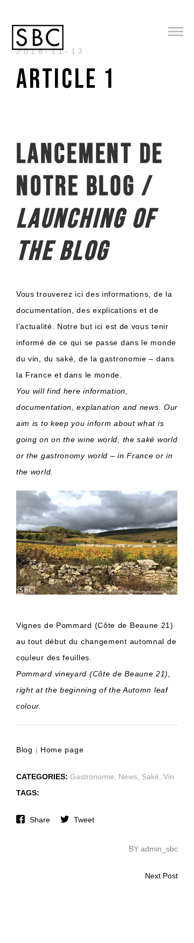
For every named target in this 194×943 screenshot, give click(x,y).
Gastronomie (92, 776)
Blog (24, 749)
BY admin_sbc (153, 848)
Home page (62, 749)
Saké (150, 776)
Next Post (161, 875)
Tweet (84, 819)
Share (40, 819)
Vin (168, 776)
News (128, 776)
